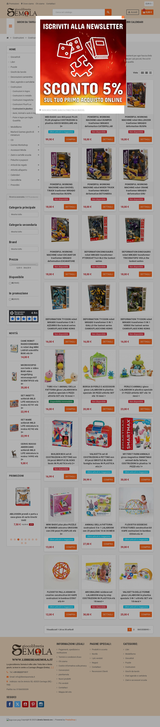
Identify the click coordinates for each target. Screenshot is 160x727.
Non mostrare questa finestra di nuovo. (63, 110)
